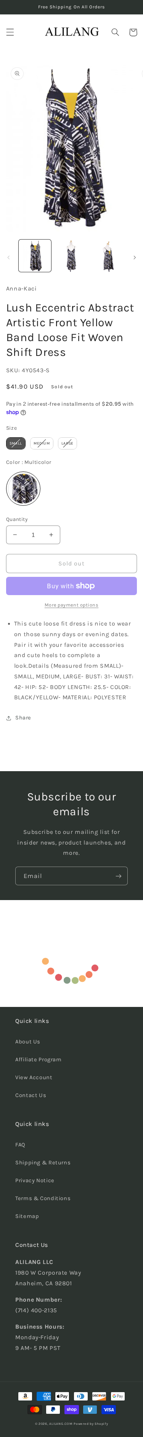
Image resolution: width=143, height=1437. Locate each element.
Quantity (16, 519)
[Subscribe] (118, 876)
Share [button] (23, 718)
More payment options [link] (72, 605)
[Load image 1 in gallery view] (35, 256)
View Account (34, 1077)
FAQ (20, 1145)
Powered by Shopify (91, 1424)
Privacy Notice (35, 1180)
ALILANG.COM (60, 1424)
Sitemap (27, 1216)
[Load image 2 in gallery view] (71, 256)
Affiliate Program (38, 1059)
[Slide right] (134, 257)
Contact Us (30, 1095)
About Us (27, 1041)
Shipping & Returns (43, 1162)
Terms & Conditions (43, 1198)
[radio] (16, 443)
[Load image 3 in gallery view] (108, 256)
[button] (10, 32)
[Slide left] (8, 257)
